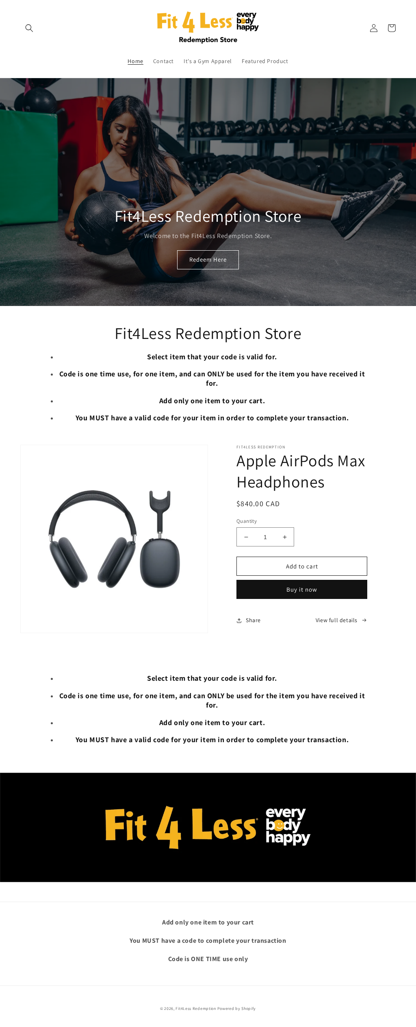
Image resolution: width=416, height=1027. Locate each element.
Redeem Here (208, 259)
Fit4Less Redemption (196, 1008)
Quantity (246, 521)
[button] (29, 28)
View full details (337, 620)
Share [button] (253, 620)
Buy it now (301, 589)
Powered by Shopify (236, 1008)
